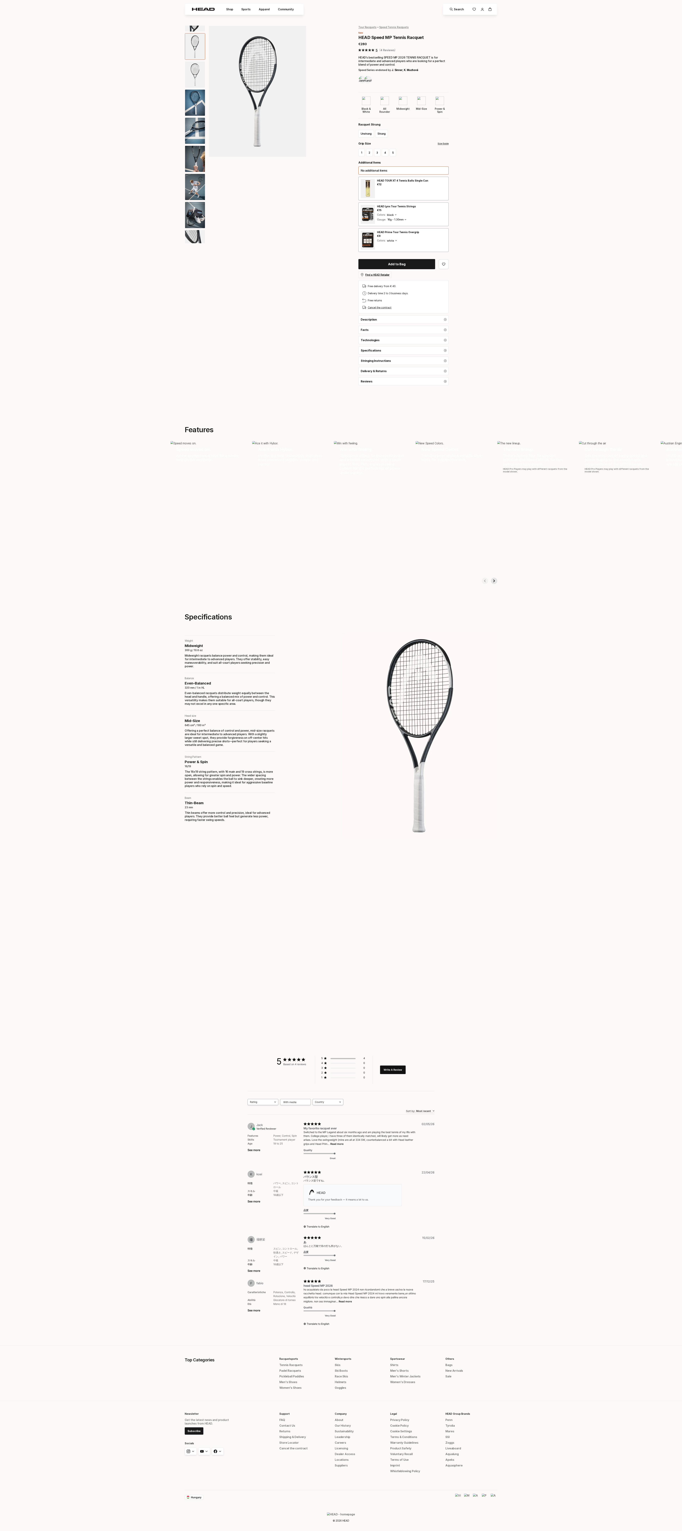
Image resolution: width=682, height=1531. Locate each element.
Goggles (340, 1387)
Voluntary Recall (401, 1454)
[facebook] (218, 1451)
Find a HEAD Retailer (377, 274)
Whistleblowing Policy (405, 1471)
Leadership (342, 1437)
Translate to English (318, 1226)
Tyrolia (450, 1425)
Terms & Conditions (403, 1437)
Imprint (395, 1465)
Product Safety (401, 1448)
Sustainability (344, 1431)
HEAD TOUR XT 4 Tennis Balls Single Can (402, 180)
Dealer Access (345, 1454)
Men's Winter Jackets (405, 1376)
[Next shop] (494, 581)
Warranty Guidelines (404, 1442)
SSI (447, 1437)
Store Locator (289, 1442)
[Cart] (490, 9)
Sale (448, 1376)
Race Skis (341, 1376)
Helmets (340, 1382)
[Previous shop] (485, 581)
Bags (448, 1365)
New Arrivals (454, 1370)
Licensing (341, 1448)
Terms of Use (399, 1459)
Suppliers (341, 1465)
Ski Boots (341, 1370)
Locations (341, 1459)
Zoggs (449, 1442)
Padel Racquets (290, 1370)
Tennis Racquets (290, 1365)
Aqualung (452, 1454)
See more (254, 1150)
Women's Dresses (402, 1382)
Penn (448, 1420)
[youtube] (204, 1451)
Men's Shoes (288, 1382)
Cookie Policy (399, 1425)
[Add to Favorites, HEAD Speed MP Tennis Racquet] (444, 264)
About (339, 1420)
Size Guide (443, 143)
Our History (343, 1425)
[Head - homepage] (203, 9)
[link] (474, 9)
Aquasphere (453, 1465)
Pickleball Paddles (291, 1376)
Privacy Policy (399, 1420)
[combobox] (263, 1102)
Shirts (394, 1365)
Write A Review (393, 1069)
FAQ (282, 1420)
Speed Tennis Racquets (394, 27)
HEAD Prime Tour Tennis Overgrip (398, 232)
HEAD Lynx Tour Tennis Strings (396, 206)
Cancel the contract (379, 307)
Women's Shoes (290, 1387)
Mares (449, 1431)
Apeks (449, 1459)
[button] (403, 170)
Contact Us (287, 1425)
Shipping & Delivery (292, 1437)
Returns (284, 1431)
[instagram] (191, 1451)
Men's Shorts (399, 1370)
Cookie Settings (401, 1431)
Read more (336, 1143)
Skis (337, 1365)
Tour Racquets (367, 27)
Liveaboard (453, 1448)
